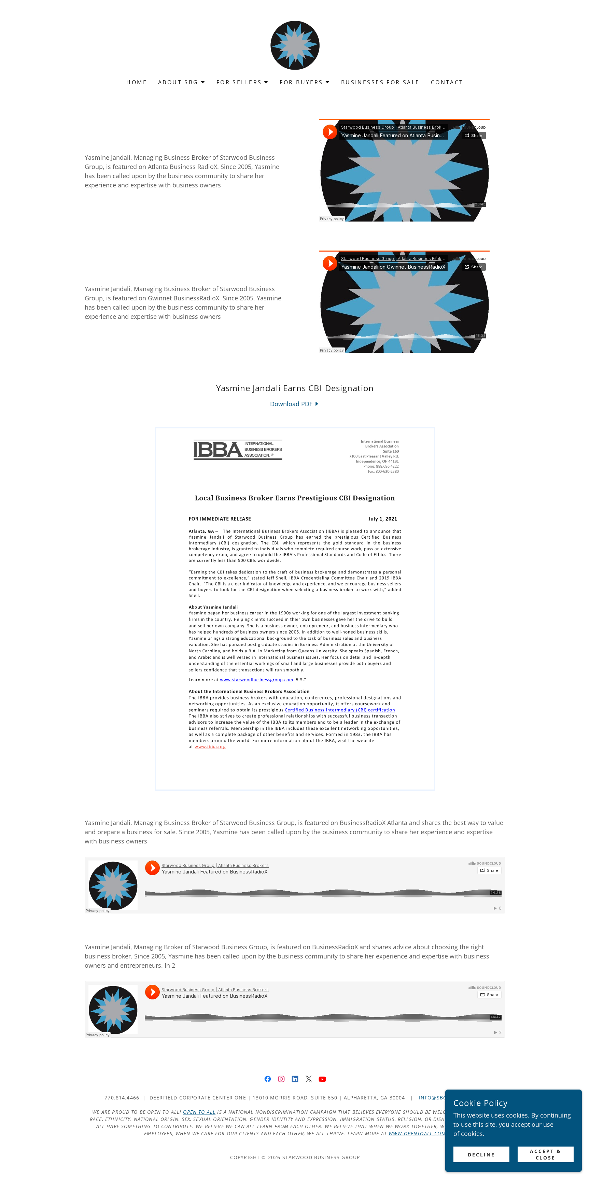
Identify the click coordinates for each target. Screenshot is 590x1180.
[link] (295, 44)
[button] (182, 82)
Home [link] (136, 82)
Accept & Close (545, 1154)
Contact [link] (447, 82)
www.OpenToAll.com (417, 1133)
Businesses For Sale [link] (380, 82)
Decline (481, 1154)
